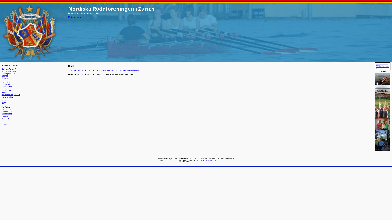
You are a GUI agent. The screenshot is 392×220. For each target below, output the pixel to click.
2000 (124, 70)
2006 (100, 70)
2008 (92, 70)
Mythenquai (6, 109)
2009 (88, 70)
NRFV (4, 103)
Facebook (203, 160)
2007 (96, 70)
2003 (112, 70)
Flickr (214, 160)
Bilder (4, 101)
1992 (137, 70)
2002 (116, 70)
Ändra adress (7, 86)
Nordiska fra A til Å (9, 69)
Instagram (209, 160)
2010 (84, 70)
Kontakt (5, 78)
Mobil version (74, 17)
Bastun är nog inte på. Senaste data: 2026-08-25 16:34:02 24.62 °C (382, 66)
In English (5, 124)
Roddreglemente (8, 73)
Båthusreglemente (9, 71)
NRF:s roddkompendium (11, 95)
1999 (129, 70)
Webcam (5, 116)
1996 (133, 70)
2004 (108, 70)
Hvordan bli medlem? (10, 65)
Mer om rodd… (7, 97)
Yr (2, 120)
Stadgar (5, 76)
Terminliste (6, 82)
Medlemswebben (8, 84)
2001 (120, 70)
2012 (75, 70)
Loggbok (5, 92)
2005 (104, 70)
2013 (71, 70)
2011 (80, 70)
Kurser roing (6, 90)
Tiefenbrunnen (7, 111)
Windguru (5, 118)
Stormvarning (7, 114)
